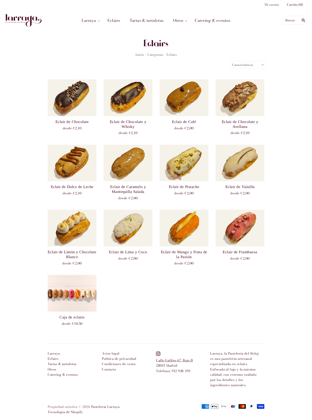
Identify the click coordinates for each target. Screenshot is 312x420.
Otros (178, 20)
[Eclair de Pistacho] (184, 163)
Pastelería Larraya (105, 406)
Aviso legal (111, 353)
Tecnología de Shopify (65, 412)
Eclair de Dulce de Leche (72, 187)
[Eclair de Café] (184, 97)
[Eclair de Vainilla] (240, 163)
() (295, 4)
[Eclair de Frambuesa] (240, 228)
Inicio (139, 54)
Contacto (109, 369)
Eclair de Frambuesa (240, 252)
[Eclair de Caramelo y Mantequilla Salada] (128, 163)
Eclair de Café (184, 122)
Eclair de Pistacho (184, 187)
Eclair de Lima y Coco (128, 252)
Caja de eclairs (72, 317)
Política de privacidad (119, 358)
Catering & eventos (212, 20)
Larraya (89, 20)
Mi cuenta (271, 4)
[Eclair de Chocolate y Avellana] (240, 97)
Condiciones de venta (118, 363)
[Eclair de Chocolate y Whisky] (128, 97)
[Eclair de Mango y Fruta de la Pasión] (184, 228)
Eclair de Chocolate (72, 122)
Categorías (155, 54)
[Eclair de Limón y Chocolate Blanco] (72, 228)
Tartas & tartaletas (147, 20)
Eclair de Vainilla (240, 187)
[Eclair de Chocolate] (72, 97)
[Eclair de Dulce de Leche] (72, 163)
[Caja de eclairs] (72, 293)
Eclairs (113, 20)
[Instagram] (158, 353)
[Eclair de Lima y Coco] (128, 228)
